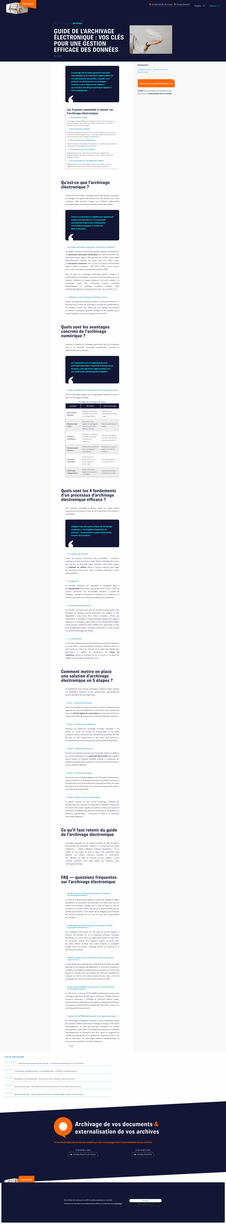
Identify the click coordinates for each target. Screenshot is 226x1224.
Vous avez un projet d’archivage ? (155, 83)
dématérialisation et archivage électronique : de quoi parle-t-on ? (93, 289)
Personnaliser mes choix (145, 1204)
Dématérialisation (143, 72)
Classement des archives (160, 69)
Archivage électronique (144, 69)
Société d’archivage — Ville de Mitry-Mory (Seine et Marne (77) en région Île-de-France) (47, 1086)
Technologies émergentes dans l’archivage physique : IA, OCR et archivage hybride (46, 1071)
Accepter (145, 1201)
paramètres (118, 1203)
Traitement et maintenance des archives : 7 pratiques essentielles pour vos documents (51, 1063)
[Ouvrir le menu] (199, 6)
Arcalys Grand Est (145, 1154)
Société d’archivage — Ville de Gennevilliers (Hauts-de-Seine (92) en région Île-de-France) (48, 1094)
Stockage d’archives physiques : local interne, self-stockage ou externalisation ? (44, 1079)
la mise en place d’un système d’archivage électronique (92, 629)
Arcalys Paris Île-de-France (85, 1154)
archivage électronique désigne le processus (102, 195)
